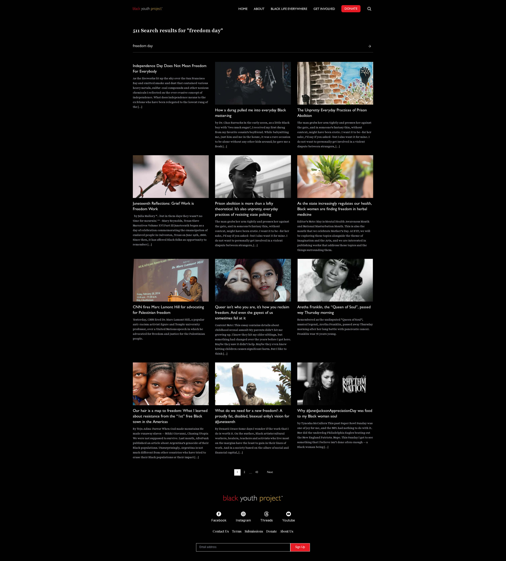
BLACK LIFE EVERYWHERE (289, 9)
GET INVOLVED (324, 9)
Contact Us (221, 531)
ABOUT (259, 9)
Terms (237, 531)
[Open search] (369, 9)
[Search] (369, 46)
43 (256, 472)
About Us (286, 531)
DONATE (351, 9)
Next (270, 472)
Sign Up (300, 547)
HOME (242, 9)
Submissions (254, 531)
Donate (271, 531)
